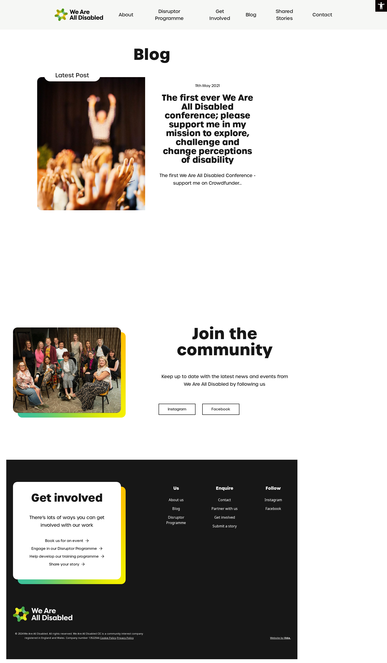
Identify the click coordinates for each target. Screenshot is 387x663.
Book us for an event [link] (64, 540)
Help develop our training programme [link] (64, 556)
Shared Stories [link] (284, 15)
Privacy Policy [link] (125, 638)
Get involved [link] (224, 517)
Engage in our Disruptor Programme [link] (64, 548)
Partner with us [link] (224, 508)
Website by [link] (280, 638)
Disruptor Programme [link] (169, 15)
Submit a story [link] (225, 526)
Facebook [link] (220, 409)
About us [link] (176, 500)
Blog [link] (251, 15)
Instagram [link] (177, 409)
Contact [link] (322, 15)
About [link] (126, 15)
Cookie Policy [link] (108, 638)
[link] (381, 6)
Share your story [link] (64, 564)
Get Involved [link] (219, 15)
